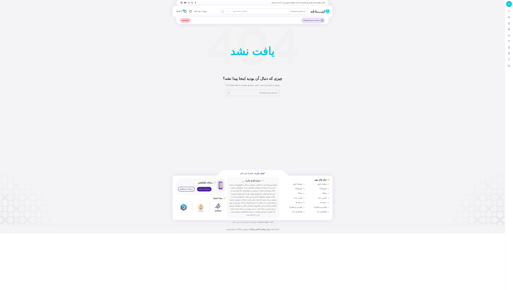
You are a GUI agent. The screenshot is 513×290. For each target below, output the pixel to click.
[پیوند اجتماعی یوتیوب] (185, 3)
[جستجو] (223, 11)
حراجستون (185, 20)
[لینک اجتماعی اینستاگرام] (188, 3)
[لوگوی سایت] (319, 11)
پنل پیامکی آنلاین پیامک (260, 229)
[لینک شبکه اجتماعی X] (192, 3)
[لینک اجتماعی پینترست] (181, 3)
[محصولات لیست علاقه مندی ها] (190, 11)
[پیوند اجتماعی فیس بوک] (195, 3)
